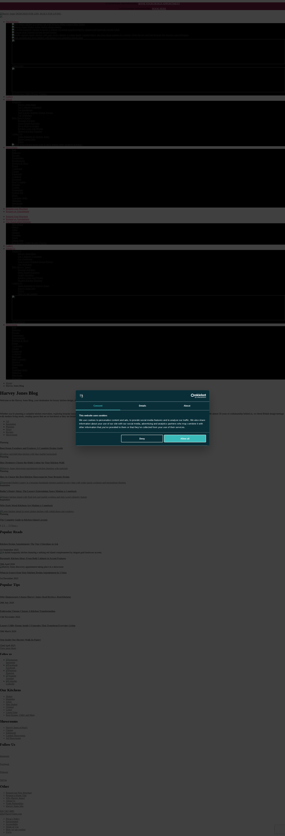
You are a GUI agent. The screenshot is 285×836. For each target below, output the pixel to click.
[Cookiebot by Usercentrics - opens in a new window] (193, 396)
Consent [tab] (98, 405)
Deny (142, 438)
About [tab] (187, 405)
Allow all (184, 438)
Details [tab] (142, 405)
